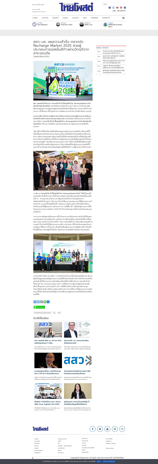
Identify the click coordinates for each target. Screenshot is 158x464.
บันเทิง (85, 18)
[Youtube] (117, 8)
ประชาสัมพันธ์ (61, 448)
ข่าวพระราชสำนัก (38, 450)
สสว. (59, 312)
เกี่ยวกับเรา (109, 441)
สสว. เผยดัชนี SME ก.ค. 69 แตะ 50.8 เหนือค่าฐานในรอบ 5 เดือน (47, 341)
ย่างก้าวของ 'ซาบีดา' (66, 25)
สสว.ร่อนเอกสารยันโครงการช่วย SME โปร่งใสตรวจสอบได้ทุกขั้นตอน (77, 372)
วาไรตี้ (59, 441)
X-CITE (84, 443)
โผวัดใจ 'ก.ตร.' (89, 25)
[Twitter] (113, 8)
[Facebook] (110, 8)
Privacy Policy (110, 448)
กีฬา (59, 443)
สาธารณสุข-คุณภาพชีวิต (88, 448)
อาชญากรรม (85, 441)
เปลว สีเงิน (45, 18)
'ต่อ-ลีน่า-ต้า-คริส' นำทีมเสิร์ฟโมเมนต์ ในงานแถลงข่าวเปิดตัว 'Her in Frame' (113, 52)
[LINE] (122, 429)
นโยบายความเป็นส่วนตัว (109, 461)
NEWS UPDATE (102, 47)
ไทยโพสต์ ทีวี (106, 18)
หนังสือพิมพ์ (94, 18)
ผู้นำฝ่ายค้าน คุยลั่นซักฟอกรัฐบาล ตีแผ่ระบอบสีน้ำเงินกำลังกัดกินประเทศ (114, 72)
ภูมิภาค (59, 450)
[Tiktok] (125, 8)
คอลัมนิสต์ (55, 18)
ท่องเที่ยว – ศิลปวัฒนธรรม (65, 446)
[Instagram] (121, 8)
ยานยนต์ (84, 445)
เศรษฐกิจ (65, 18)
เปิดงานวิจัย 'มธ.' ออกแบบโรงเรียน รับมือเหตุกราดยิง (76, 341)
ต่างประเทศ (75, 18)
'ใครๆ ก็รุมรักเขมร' (42, 25)
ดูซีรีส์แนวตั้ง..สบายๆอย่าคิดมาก (115, 26)
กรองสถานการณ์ (62, 439)
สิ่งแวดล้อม (61, 453)
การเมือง (35, 18)
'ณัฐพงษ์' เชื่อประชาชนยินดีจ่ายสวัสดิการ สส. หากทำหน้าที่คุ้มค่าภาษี (113, 67)
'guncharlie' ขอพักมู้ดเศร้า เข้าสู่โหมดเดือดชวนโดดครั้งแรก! (114, 57)
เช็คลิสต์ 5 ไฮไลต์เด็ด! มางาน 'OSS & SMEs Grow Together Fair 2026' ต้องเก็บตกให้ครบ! (47, 404)
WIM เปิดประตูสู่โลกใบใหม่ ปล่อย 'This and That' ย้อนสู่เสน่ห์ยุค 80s (114, 62)
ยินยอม (99, 461)
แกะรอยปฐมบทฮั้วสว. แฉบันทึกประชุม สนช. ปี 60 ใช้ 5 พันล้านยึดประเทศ (47, 372)
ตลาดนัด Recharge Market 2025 (42, 312)
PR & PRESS (109, 439)
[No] (156, 461)
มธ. (54, 312)
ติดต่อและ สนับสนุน (111, 443)
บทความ (36, 446)
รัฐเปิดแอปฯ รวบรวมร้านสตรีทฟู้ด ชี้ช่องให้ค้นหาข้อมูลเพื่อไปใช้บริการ (76, 402)
